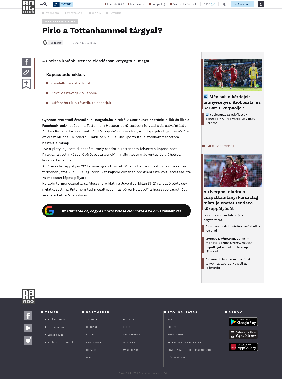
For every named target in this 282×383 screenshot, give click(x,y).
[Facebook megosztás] (26, 62)
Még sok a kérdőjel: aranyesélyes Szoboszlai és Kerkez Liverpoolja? (232, 102)
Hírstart (91, 327)
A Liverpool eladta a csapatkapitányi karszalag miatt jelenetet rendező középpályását (231, 200)
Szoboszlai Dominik (184, 4)
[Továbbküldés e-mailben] (26, 72)
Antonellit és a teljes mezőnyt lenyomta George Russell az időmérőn (228, 263)
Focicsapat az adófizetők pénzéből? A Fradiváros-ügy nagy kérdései (230, 119)
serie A (96, 12)
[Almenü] (43, 4)
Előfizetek (242, 4)
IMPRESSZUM (175, 334)
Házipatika (129, 319)
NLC (88, 357)
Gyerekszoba (131, 334)
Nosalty (91, 350)
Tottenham (52, 12)
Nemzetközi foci (60, 21)
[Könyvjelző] (26, 84)
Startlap (91, 319)
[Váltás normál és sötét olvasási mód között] (225, 4)
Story (126, 327)
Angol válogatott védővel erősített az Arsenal (233, 228)
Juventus (115, 12)
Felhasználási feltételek (184, 342)
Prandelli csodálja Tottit (70, 83)
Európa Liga (159, 4)
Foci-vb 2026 (115, 4)
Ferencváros (137, 4)
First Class (93, 342)
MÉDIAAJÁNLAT (176, 357)
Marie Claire (131, 350)
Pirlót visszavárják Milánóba (73, 93)
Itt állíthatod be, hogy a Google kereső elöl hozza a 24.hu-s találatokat (121, 211)
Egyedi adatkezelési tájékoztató (189, 350)
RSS (169, 319)
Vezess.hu (92, 334)
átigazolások (75, 12)
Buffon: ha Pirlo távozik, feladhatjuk (80, 103)
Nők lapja (129, 342)
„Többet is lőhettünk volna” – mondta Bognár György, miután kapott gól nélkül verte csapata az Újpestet (231, 245)
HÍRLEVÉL (173, 327)
